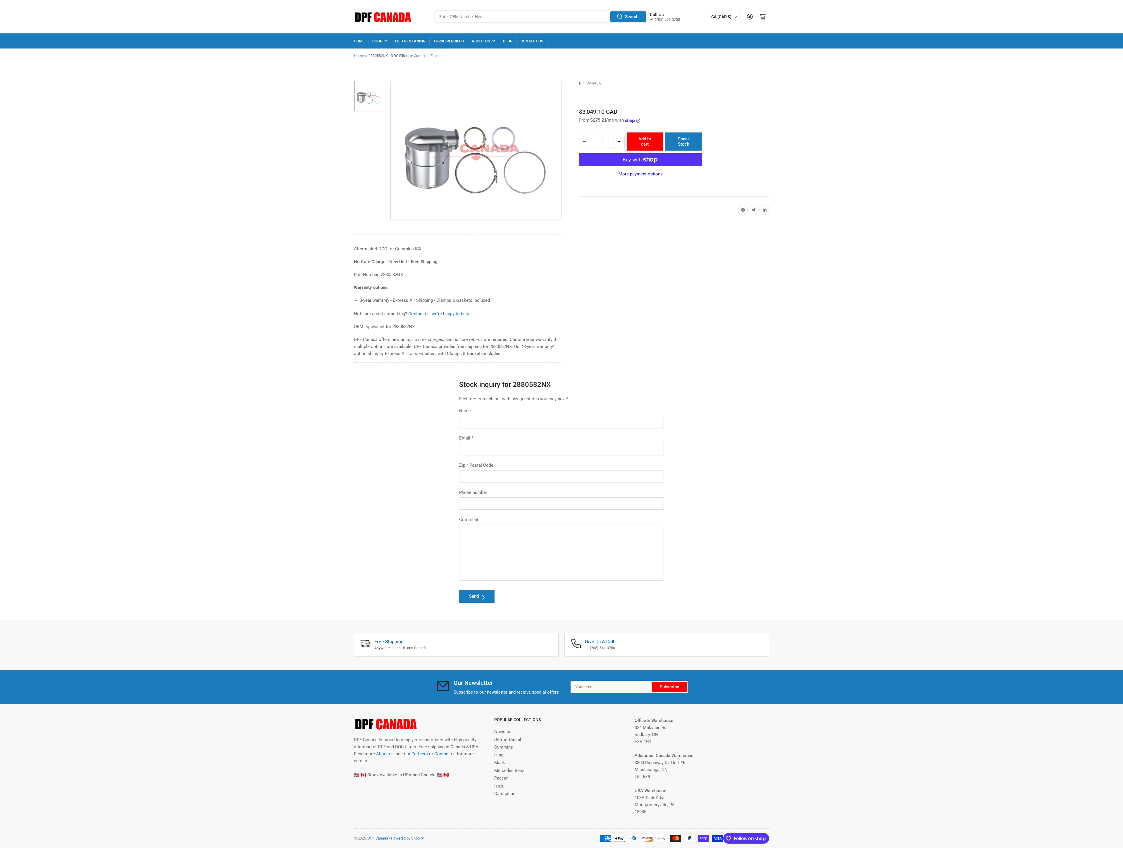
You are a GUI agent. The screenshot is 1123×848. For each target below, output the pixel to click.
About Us (481, 41)
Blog (508, 41)
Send (474, 596)
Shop (377, 41)
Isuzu (499, 786)
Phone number (473, 492)
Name (465, 410)
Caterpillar (504, 793)
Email (466, 438)
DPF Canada (590, 83)
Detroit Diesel (507, 739)
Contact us (445, 753)
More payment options (641, 174)
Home (359, 41)
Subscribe (669, 687)
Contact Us (532, 41)
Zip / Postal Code (476, 465)
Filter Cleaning (410, 41)
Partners (419, 753)
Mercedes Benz (509, 770)
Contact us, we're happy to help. (439, 313)
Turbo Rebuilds (448, 41)
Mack (499, 762)
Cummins (503, 747)
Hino (499, 755)
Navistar (502, 731)
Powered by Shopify (407, 838)
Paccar (501, 778)
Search (631, 16)
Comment (468, 519)
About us (385, 753)
